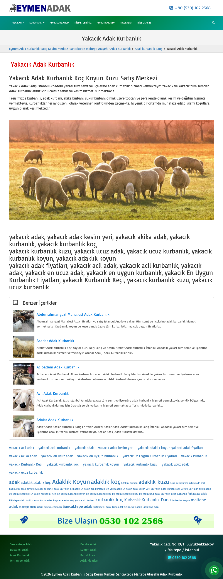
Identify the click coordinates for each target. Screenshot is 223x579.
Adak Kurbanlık (59, 22)
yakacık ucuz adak (175, 464)
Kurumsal (35, 22)
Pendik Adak (88, 544)
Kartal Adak (87, 555)
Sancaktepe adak (77, 506)
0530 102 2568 (183, 557)
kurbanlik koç (109, 499)
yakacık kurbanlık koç (63, 464)
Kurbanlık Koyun (181, 500)
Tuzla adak (117, 506)
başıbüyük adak (17, 488)
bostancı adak (51, 488)
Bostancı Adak (19, 549)
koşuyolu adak (78, 500)
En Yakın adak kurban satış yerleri (169, 488)
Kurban (91, 500)
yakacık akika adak (23, 456)
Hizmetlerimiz (82, 22)
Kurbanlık (132, 499)
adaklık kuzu (154, 481)
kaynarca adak (61, 500)
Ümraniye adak (151, 506)
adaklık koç (105, 481)
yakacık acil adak (21, 448)
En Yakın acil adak (70, 488)
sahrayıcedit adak (53, 506)
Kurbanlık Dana (156, 499)
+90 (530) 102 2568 (192, 7)
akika (172, 482)
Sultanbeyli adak (102, 506)
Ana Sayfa (18, 22)
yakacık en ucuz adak (57, 456)
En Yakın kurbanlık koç (98, 493)
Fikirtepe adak (17, 500)
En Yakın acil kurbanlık (93, 488)
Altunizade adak (197, 482)
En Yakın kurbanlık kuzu (125, 493)
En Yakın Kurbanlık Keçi (43, 493)
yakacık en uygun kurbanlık (97, 456)
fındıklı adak (32, 500)
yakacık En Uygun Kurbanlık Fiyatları (150, 456)
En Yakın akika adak (200, 488)
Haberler (126, 22)
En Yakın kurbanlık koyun (71, 493)
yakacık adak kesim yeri (115, 448)
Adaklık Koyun (71, 481)
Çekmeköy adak (133, 506)
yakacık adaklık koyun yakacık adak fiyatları (170, 448)
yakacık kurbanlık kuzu (140, 464)
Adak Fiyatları (89, 560)
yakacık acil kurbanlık (54, 448)
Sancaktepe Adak (21, 544)
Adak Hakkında (106, 22)
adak (14, 482)
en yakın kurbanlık (19, 493)
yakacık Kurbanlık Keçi (25, 464)
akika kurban (182, 482)
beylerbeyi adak (35, 488)
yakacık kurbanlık (194, 456)
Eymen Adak (88, 549)
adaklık (27, 482)
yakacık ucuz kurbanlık (26, 472)
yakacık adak (84, 448)
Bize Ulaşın (144, 22)
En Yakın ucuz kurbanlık (174, 493)
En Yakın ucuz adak (149, 493)
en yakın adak (114, 488)
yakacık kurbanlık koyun (101, 464)
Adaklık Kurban (129, 482)
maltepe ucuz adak (31, 506)
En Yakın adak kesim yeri (136, 488)
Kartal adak (46, 500)
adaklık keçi (42, 482)
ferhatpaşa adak (197, 493)
